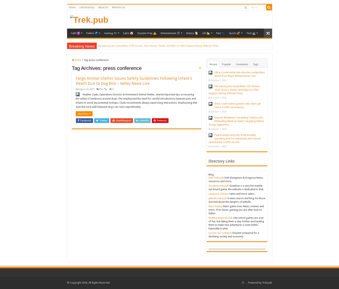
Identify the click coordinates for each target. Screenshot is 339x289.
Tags (255, 64)
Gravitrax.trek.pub (219, 185)
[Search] (269, 7)
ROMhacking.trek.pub (221, 217)
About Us (103, 7)
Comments (242, 64)
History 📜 (192, 33)
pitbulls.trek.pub (218, 198)
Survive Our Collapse (220, 232)
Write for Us (118, 7)
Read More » (84, 113)
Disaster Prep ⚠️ (147, 33)
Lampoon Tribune (219, 193)
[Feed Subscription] (200, 68)
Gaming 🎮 (110, 33)
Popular (226, 64)
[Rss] (245, 7)
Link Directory (86, 7)
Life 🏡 (206, 33)
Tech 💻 (250, 33)
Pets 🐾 (220, 33)
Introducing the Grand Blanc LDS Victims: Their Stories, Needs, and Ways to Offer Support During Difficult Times (158, 45)
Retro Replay (216, 206)
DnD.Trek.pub (216, 177)
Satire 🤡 (128, 33)
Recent (213, 64)
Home (72, 7)
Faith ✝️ (75, 33)
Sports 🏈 (234, 33)
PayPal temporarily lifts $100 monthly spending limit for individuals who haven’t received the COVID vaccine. (235, 139)
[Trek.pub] (89, 19)
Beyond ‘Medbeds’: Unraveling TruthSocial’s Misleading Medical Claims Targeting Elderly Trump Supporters (236, 121)
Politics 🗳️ (92, 33)
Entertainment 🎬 (170, 33)
